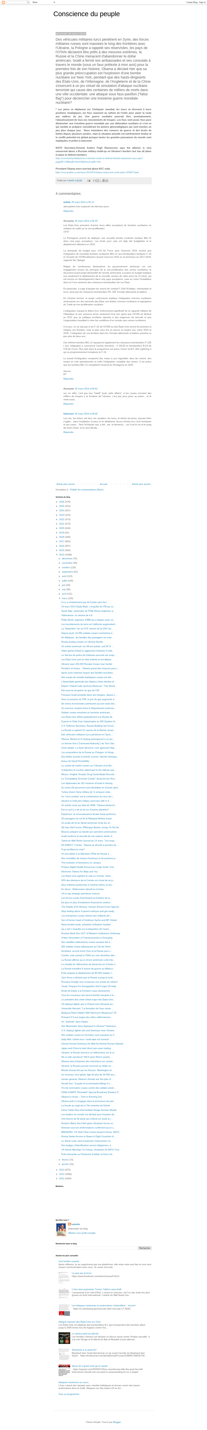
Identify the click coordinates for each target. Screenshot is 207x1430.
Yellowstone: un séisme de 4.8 (76, 615)
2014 (62, 554)
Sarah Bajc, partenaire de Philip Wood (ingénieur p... (88, 611)
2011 (62, 1178)
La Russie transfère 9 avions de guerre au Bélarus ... (88, 968)
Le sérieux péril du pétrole (85, 1333)
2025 (62, 506)
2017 (62, 541)
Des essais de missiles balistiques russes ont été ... (87, 677)
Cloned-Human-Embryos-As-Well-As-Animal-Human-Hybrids (92, 1043)
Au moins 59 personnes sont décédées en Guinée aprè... (90, 787)
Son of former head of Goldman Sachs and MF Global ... (90, 920)
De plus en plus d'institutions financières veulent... (86, 902)
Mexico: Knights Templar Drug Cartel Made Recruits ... (89, 774)
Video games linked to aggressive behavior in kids (86, 650)
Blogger (117, 1422)
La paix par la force (82, 1273)
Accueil (103, 484)
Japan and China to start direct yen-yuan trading (86, 1048)
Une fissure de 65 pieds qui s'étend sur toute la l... (87, 1118)
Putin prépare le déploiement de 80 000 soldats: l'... (87, 973)
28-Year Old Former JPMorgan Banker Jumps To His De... (91, 827)
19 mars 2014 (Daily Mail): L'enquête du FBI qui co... (88, 606)
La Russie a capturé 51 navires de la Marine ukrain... (88, 730)
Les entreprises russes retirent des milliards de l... (86, 915)
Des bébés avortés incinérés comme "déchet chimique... (90, 756)
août (64, 576)
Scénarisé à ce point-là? (84, 1349)
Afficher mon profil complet (81, 1233)
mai (64, 589)
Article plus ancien (141, 484)
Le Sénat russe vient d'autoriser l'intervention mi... (86, 1141)
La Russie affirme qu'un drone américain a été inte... (88, 960)
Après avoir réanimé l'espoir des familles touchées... (88, 672)
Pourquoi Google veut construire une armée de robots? (89, 982)
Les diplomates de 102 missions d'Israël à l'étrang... (87, 783)
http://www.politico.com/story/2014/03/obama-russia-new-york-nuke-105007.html (97, 172)
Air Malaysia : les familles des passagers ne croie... (87, 637)
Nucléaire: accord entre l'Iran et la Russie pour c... (87, 951)
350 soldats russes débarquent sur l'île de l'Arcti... (86, 946)
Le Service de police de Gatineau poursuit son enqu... (88, 655)
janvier (65, 1164)
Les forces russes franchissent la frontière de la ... (86, 898)
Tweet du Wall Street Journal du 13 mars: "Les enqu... (88, 840)
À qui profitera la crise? (73, 849)
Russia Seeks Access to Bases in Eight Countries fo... (88, 1136)
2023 (62, 515)
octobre (66, 567)
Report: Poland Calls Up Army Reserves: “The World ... (89, 686)
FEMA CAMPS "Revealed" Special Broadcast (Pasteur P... (90, 1092)
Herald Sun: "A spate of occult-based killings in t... (86, 1083)
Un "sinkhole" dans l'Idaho (74, 1021)
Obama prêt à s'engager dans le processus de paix (87, 1101)
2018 (62, 537)
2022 (62, 519)
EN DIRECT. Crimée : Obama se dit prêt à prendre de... (89, 845)
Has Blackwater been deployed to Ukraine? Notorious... (89, 1026)
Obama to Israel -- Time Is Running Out (81, 1096)
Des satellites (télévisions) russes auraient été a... (86, 942)
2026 (62, 501)
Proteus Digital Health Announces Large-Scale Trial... (88, 867)
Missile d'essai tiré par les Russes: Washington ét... (87, 1070)
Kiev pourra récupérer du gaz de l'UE (80, 690)
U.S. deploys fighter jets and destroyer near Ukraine (87, 1030)
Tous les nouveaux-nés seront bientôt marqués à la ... (88, 995)
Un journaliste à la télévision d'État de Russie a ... (86, 853)
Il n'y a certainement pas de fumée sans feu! (84, 602)
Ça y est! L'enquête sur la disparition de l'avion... (86, 929)
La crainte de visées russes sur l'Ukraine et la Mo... (87, 765)
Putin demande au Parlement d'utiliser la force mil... (87, 1154)
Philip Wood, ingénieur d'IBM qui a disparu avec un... (88, 619)
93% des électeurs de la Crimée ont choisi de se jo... (88, 880)
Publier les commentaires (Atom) (87, 489)
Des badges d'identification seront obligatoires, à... (87, 1145)
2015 (62, 550)
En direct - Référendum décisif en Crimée (82, 889)
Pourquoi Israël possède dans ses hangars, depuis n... (89, 695)
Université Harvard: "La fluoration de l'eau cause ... (87, 1008)
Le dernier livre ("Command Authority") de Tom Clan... (88, 743)
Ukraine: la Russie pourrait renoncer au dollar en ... (87, 1066)
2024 (62, 510)
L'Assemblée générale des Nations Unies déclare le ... (89, 681)
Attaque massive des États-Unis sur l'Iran (80, 1321)
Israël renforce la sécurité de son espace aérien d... (87, 836)
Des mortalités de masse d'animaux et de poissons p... (89, 858)
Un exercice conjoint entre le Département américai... (88, 708)
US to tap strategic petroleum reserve (80, 893)
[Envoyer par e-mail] (94, 180)
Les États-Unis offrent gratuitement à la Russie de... (87, 717)
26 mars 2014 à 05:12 (82, 202)
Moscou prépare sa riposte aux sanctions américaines (89, 831)
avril (64, 593)
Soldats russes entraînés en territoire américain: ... (87, 712)
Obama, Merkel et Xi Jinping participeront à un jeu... (87, 739)
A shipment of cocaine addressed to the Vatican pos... (88, 770)
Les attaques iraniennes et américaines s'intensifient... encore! (104, 1305)
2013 (62, 1169)
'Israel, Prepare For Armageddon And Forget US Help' (88, 986)
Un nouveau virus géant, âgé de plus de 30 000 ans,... (89, 1074)
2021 (62, 523)
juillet (65, 580)
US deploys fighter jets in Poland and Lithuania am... (88, 1004)
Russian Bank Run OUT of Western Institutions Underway (90, 933)
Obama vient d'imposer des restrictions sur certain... (88, 1061)
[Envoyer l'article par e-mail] (89, 180)
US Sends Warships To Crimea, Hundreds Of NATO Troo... (91, 1149)
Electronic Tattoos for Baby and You (79, 871)
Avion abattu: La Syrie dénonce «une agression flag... (88, 747)
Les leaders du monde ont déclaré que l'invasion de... (88, 1114)
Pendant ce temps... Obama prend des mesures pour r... (90, 668)
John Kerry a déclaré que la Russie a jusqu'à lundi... (87, 977)
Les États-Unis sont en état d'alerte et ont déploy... (87, 659)
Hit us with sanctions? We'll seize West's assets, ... (87, 1057)
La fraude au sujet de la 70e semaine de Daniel (85, 1105)
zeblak (67, 202)
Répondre (68, 211)
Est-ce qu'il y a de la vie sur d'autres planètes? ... (86, 809)
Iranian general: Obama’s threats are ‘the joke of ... (87, 1079)
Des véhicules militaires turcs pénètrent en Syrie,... (87, 734)
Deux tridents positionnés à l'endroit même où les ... (87, 884)
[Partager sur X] (100, 180)
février (65, 1159)
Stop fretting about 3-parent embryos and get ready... (88, 911)
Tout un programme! (69, 1394)
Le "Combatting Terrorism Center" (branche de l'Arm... (89, 778)
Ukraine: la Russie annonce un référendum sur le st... (88, 1052)
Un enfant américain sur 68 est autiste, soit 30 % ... (87, 646)
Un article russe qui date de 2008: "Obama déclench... (89, 805)
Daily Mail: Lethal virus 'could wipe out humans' (85, 1039)
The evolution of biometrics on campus (81, 862)
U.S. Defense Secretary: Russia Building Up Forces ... (88, 725)
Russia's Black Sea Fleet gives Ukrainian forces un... (88, 1123)
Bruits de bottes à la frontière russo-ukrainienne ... (87, 990)
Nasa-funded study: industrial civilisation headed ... (87, 924)
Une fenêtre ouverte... (70, 1261)
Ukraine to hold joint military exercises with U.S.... (86, 801)
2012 (62, 1174)
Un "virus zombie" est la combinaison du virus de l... (87, 796)
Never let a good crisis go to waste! (90, 1366)
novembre (67, 563)
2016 (62, 546)
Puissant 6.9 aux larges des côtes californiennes (86, 1017)
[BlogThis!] (97, 180)
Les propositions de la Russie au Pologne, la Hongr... (88, 752)
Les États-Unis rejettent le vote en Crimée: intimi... (87, 876)
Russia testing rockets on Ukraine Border (82, 641)
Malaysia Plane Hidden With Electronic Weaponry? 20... (89, 1012)
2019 (62, 532)
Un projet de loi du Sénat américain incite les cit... (86, 823)
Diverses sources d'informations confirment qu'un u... (88, 1127)
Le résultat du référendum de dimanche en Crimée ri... (89, 964)
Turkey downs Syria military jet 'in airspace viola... (86, 792)
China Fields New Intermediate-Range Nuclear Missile (89, 1110)
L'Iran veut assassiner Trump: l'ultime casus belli (96, 1289)
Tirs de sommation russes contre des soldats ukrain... (88, 1088)
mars (65, 598)
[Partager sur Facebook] (103, 180)
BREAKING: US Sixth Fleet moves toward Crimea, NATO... (91, 1132)
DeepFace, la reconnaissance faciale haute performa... (89, 814)
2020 (62, 528)
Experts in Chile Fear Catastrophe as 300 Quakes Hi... (89, 721)
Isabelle (75, 1224)
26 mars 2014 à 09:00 (86, 413)
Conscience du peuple (86, 14)
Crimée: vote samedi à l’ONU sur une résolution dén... (89, 955)
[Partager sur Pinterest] (107, 180)
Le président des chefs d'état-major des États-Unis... (88, 999)
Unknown (68, 413)
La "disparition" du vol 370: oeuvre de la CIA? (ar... (87, 628)
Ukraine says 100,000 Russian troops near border (86, 664)
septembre (68, 571)
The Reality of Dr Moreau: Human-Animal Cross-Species (90, 906)
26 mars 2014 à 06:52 (86, 388)
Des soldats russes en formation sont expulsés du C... (88, 1035)
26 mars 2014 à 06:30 (86, 221)
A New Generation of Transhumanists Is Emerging (86, 937)
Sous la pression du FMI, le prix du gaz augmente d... (88, 699)
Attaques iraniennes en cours (73, 1382)
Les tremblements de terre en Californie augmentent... (89, 624)
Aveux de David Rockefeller (75, 761)
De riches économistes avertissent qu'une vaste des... (88, 703)
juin (64, 585)
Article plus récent (65, 484)
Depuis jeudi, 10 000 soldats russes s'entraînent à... (87, 633)
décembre (67, 558)
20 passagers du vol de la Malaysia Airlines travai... (87, 818)
